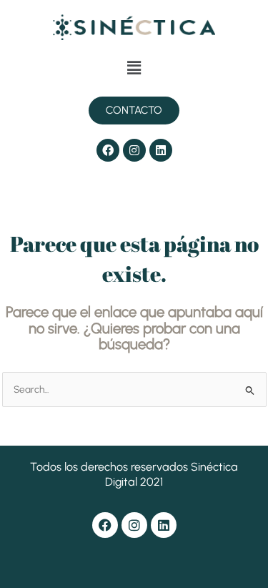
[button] (133, 68)
